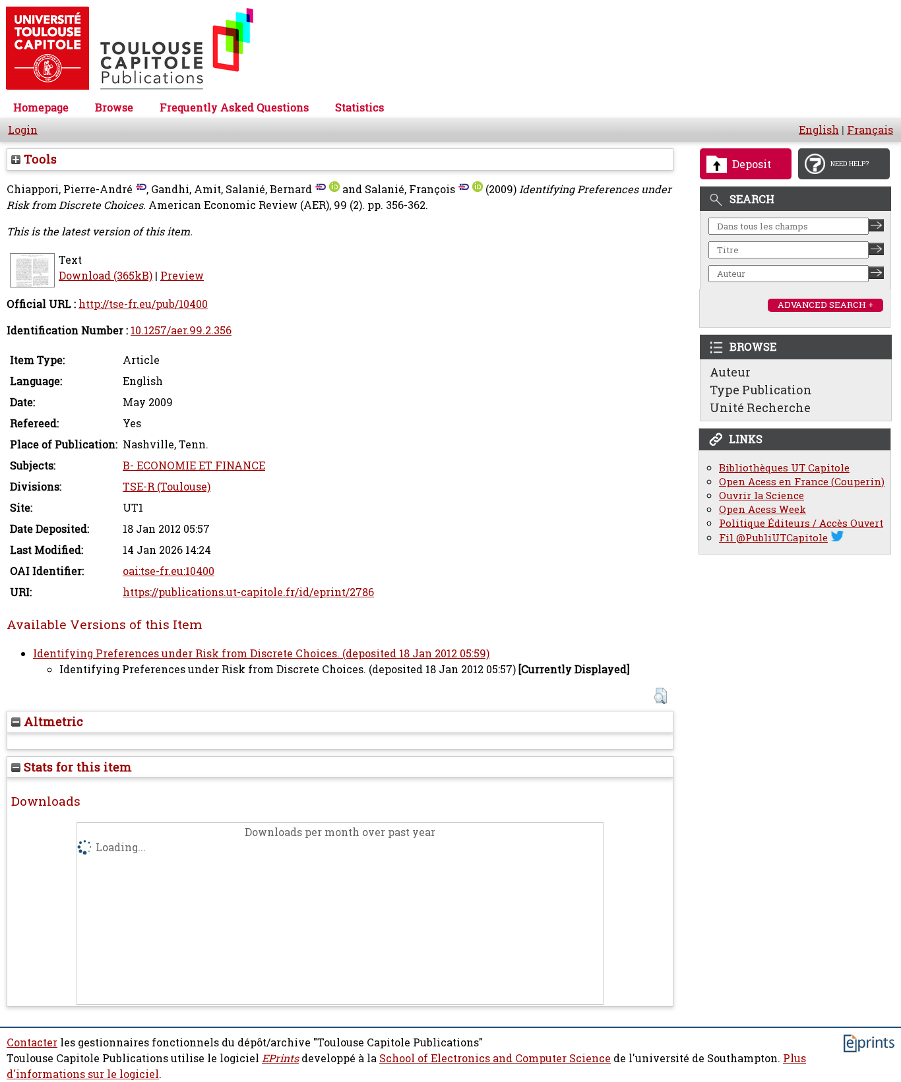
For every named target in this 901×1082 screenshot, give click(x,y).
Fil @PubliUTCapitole (773, 538)
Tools (38, 159)
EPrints (280, 1058)
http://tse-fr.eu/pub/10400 (143, 304)
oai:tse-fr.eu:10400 (168, 571)
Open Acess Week (762, 509)
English (819, 130)
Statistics (359, 107)
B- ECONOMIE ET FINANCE (194, 465)
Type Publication (761, 390)
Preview (182, 275)
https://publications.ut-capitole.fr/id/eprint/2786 (248, 592)
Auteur (730, 372)
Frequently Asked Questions (234, 107)
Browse (114, 107)
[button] (660, 696)
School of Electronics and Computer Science (495, 1058)
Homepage (41, 107)
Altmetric (51, 721)
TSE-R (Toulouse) (166, 486)
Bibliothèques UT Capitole (784, 468)
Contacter (32, 1042)
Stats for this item (76, 767)
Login (23, 130)
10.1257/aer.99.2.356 (181, 330)
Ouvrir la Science (761, 495)
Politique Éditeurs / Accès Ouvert (801, 523)
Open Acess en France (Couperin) (802, 482)
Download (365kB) (105, 275)
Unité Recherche (760, 407)
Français (870, 130)
